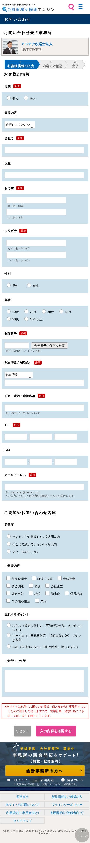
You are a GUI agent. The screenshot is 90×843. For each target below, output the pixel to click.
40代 (68, 312)
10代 (15, 312)
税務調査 (69, 579)
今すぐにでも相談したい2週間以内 (36, 537)
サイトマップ (22, 820)
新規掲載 (44, 779)
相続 (37, 594)
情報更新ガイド (72, 779)
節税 (37, 586)
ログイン (17, 779)
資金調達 (18, 586)
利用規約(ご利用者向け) (22, 813)
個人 (15, 98)
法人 (32, 98)
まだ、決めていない (26, 551)
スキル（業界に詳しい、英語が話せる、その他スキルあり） (47, 628)
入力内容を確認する (56, 731)
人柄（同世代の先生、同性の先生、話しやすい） (46, 647)
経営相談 (76, 594)
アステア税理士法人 (37, 44)
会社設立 (57, 586)
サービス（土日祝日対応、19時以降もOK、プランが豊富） (46, 638)
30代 (50, 312)
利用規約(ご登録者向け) (67, 813)
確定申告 (18, 594)
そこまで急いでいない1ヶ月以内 (34, 544)
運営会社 (22, 797)
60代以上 (36, 319)
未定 (43, 601)
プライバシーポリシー (67, 804)
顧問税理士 (19, 579)
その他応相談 (21, 601)
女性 (36, 285)
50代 (15, 319)
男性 (15, 285)
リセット (22, 731)
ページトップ (82, 836)
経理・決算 (45, 579)
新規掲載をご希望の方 (67, 797)
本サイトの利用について (22, 804)
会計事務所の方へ (45, 770)
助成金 (55, 594)
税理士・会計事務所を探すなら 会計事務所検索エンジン (28, 7)
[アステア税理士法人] (10, 46)
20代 (33, 312)
